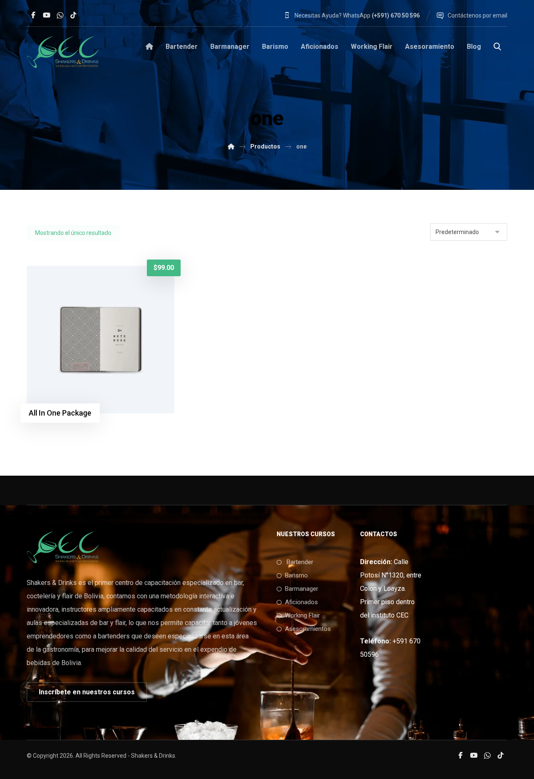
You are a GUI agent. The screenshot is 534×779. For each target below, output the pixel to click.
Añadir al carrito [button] (75, 280)
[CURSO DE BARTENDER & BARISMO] (231, 146)
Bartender (299, 562)
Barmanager (301, 588)
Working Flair (302, 615)
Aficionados (301, 602)
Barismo (296, 575)
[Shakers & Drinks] (63, 51)
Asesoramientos (308, 629)
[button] (33, 15)
